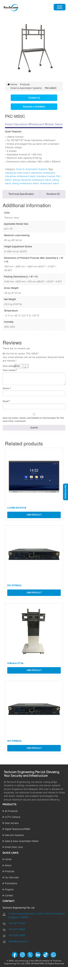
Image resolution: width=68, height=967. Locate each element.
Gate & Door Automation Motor (22, 841)
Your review (10, 370)
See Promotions (65, 492)
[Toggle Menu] (59, 7)
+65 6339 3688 (16, 935)
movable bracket (46, 176)
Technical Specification (21, 194)
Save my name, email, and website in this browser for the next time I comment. (33, 419)
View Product (34, 514)
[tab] (21, 194)
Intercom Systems (14, 835)
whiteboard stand (49, 183)
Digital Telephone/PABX (17, 829)
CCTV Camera (12, 817)
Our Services (12, 877)
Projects (9, 889)
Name (7, 388)
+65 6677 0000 (16, 923)
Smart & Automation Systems (26, 88)
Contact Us (34, 97)
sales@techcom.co (18, 941)
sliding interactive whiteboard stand (32, 180)
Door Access (12, 823)
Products (25, 84)
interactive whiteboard (43, 172)
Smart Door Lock (14, 847)
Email (6, 401)
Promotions (11, 883)
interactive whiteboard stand (20, 176)
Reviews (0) (53, 194)
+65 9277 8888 (16, 929)
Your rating (9, 365)
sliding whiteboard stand (25, 183)
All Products (11, 811)
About (8, 865)
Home (13, 84)
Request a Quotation (34, 106)
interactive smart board (17, 172)
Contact (9, 895)
